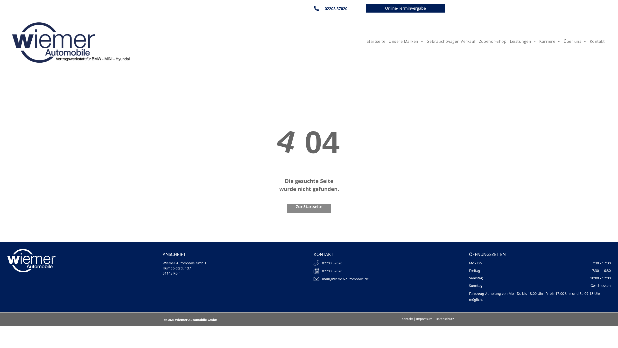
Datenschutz (445, 319)
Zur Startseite (309, 206)
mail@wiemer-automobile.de (345, 279)
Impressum (424, 319)
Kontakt (407, 319)
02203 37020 (332, 271)
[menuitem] (376, 41)
